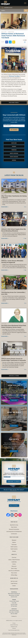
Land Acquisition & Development (14, 531)
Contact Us (14, 616)
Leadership (14, 561)
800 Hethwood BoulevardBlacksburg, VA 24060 (14, 593)
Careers (14, 585)
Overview (14, 557)
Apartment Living (14, 525)
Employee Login (14, 626)
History (14, 564)
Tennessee (14, 149)
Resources (14, 566)
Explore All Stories (14, 375)
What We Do (14, 521)
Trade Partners (14, 583)
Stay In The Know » (14, 505)
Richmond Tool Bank (14, 76)
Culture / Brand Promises (14, 559)
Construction (14, 533)
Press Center (14, 572)
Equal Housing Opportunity (14, 630)
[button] (25, 3)
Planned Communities (14, 529)
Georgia (14, 160)
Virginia (14, 146)
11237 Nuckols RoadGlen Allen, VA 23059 (14, 610)
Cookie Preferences (14, 624)
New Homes (14, 527)
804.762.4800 (14, 613)
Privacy (14, 623)
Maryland (14, 143)
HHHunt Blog (14, 575)
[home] (7, 3)
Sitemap (14, 628)
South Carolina (14, 156)
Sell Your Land (14, 581)
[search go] (26, 10)
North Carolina (14, 153)
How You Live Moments (14, 570)
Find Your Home (14, 537)
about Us (14, 554)
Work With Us (14, 578)
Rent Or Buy (14, 568)
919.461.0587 (14, 606)
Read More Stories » (14, 102)
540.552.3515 (14, 596)
